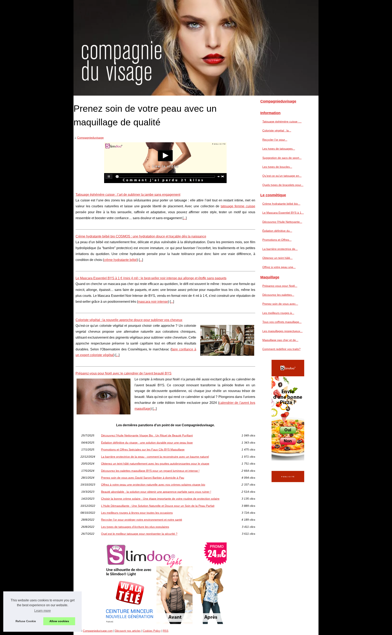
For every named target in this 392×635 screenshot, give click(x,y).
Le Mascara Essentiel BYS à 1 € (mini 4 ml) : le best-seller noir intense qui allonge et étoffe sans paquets (151, 278)
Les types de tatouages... (278, 148)
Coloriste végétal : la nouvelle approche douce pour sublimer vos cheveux (129, 320)
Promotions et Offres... (277, 239)
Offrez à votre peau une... (279, 267)
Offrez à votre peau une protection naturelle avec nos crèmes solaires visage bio (153, 484)
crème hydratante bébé (120, 260)
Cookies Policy (152, 630)
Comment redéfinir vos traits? (281, 349)
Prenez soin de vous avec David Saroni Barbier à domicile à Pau (142, 477)
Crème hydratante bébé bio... (281, 203)
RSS (165, 630)
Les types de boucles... (277, 166)
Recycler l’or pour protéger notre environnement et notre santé (141, 519)
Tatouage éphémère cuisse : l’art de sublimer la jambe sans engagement (128, 194)
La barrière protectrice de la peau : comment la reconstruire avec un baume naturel (155, 456)
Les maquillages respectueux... (282, 331)
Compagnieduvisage (90, 137)
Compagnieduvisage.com (98, 630)
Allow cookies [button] (59, 621)
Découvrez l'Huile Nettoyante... (282, 221)
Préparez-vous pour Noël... (279, 285)
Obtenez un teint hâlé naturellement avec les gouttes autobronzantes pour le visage (155, 463)
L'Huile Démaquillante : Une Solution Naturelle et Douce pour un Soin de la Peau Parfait (157, 505)
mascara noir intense (153, 301)
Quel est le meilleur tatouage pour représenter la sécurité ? (139, 533)
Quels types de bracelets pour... (282, 185)
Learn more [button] (42, 610)
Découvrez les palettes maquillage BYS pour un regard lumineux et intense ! (150, 470)
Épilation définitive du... (277, 230)
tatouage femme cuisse (238, 206)
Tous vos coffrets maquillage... (282, 322)
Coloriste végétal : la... (276, 130)
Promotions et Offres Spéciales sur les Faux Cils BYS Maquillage (143, 449)
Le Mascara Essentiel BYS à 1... (283, 212)
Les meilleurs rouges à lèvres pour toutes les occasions (137, 512)
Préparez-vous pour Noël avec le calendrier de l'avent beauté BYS (124, 373)
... (184, 218)
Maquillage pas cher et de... (280, 340)
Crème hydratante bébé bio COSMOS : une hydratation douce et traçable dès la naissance (141, 236)
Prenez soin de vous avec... (280, 303)
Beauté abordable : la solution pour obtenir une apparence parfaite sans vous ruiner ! (156, 491)
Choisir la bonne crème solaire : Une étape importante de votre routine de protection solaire (160, 498)
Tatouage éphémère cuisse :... (282, 121)
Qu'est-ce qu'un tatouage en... (282, 175)
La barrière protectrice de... (280, 249)
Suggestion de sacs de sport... (282, 157)
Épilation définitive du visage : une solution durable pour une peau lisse (147, 442)
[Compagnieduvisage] (196, 48)
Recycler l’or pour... (274, 139)
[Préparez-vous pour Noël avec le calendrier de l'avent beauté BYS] (103, 396)
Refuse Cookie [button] (26, 621)
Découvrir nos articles (128, 630)
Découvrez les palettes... (278, 294)
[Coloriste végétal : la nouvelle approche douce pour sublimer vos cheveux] (227, 340)
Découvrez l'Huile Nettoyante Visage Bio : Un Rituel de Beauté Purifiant (147, 435)
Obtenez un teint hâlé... (277, 258)
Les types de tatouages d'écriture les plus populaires (135, 526)
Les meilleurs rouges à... (278, 313)
